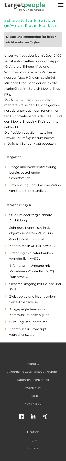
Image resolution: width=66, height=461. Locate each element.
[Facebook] (21, 418)
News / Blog (33, 403)
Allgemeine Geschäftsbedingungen (33, 371)
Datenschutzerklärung (33, 379)
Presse (33, 395)
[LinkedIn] (33, 418)
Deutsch (33, 432)
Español (33, 448)
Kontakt (33, 363)
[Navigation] (60, 6)
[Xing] (45, 418)
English (33, 440)
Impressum (33, 387)
